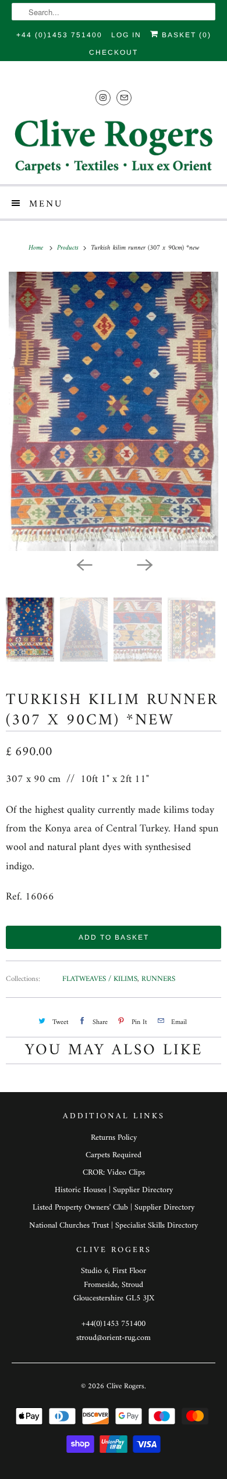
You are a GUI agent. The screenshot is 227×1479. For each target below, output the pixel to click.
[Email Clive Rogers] (124, 97)
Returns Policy (114, 1137)
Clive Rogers (125, 1386)
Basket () (185, 35)
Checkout (113, 52)
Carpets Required (113, 1155)
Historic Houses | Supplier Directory (114, 1190)
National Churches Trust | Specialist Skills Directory (113, 1225)
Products (69, 248)
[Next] (144, 564)
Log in (126, 35)
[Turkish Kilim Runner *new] (113, 411)
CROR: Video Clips (114, 1172)
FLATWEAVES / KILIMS (99, 979)
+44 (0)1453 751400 (59, 35)
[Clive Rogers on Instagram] (103, 97)
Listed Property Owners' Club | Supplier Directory (113, 1207)
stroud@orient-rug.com (113, 1338)
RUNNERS (158, 979)
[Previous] (83, 564)
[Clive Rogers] (114, 146)
